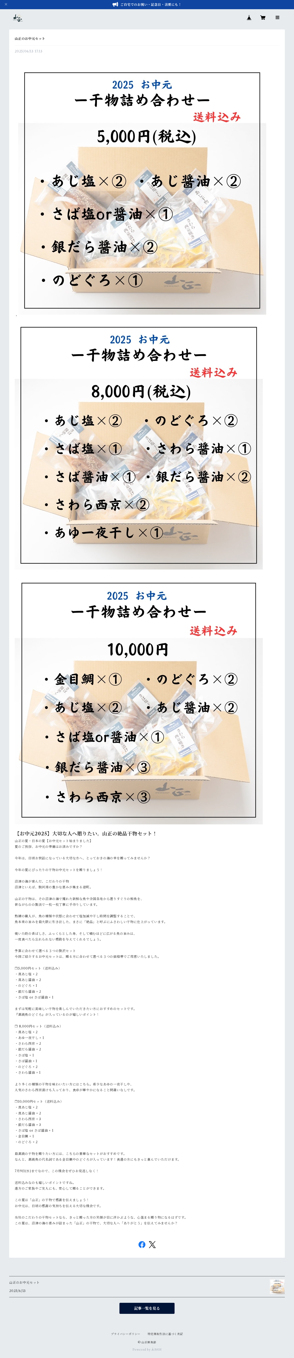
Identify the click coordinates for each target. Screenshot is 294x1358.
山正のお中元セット (30, 39)
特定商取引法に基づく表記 (165, 1334)
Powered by (142, 1349)
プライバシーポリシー (125, 1334)
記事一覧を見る (147, 1308)
